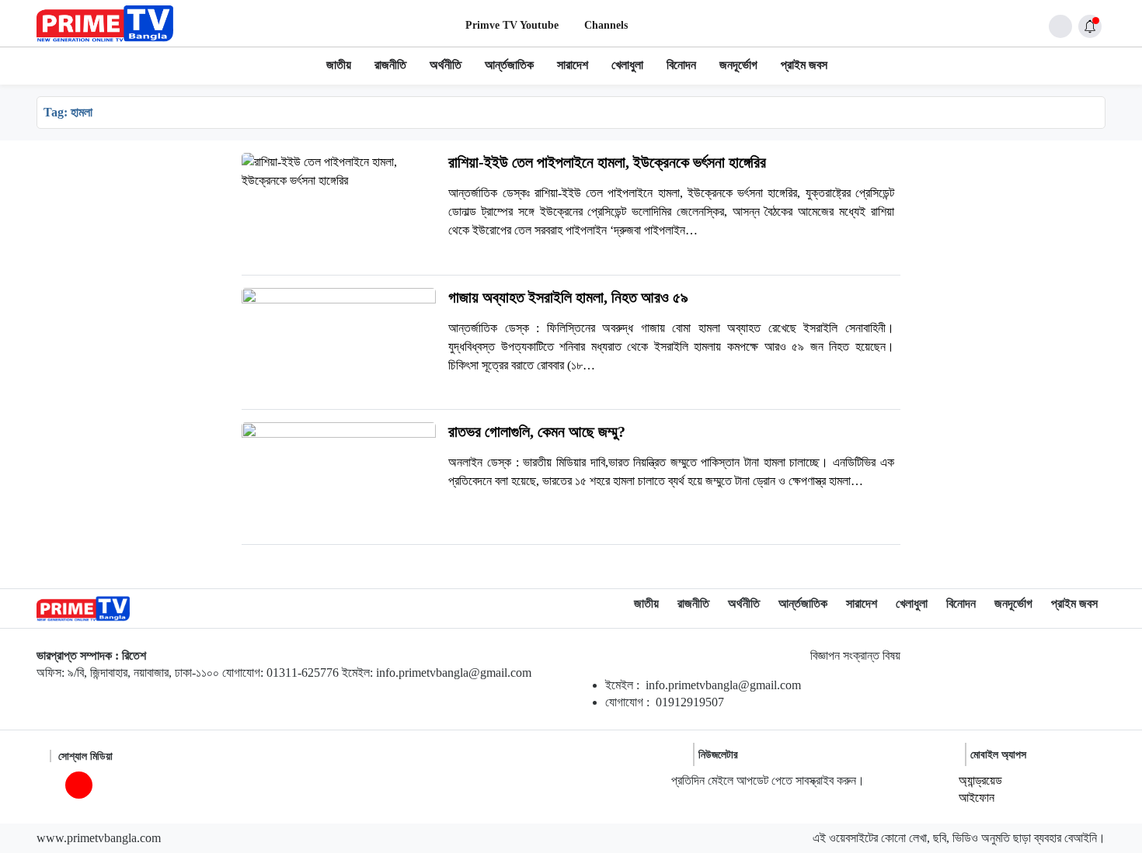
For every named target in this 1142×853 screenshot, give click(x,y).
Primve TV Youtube (512, 25)
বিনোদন (681, 64)
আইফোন (976, 797)
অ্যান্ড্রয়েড (980, 780)
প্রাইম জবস (804, 64)
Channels (606, 25)
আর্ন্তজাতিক (509, 64)
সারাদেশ (572, 64)
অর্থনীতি (445, 64)
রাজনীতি (390, 64)
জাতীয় (338, 64)
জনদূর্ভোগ (738, 64)
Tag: (68, 112)
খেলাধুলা (627, 64)
